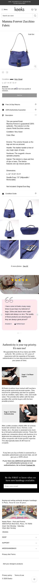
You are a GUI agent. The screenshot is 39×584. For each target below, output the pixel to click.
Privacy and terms (8, 554)
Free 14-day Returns (13, 104)
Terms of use (19, 575)
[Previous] (3, 72)
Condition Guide (11, 193)
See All (25, 266)
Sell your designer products (13, 564)
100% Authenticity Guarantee (16, 110)
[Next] (7, 72)
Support (5, 543)
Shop (4, 537)
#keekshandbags (9, 548)
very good (18, 79)
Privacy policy (7, 575)
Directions (5, 531)
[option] (19, 2)
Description (9, 115)
